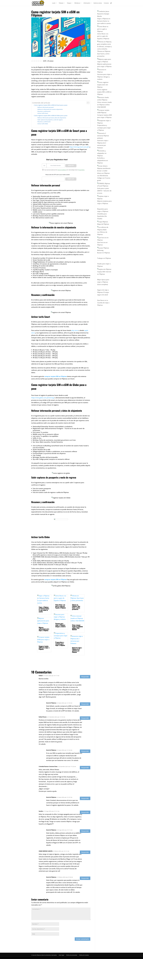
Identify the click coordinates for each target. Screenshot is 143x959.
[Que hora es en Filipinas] (104, 238)
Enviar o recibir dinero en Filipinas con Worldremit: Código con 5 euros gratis (103, 175)
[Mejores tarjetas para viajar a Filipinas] (104, 197)
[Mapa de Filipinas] (102, 222)
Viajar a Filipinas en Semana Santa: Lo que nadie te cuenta (44, 609)
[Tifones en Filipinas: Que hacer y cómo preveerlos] (104, 45)
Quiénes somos (98, 3)
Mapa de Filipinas (103, 224)
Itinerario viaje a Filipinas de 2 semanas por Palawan (77, 650)
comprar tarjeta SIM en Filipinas (55, 376)
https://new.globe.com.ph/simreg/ (42, 398)
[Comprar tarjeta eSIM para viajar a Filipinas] (104, 111)
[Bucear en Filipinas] (104, 249)
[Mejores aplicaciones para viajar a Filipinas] (104, 60)
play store (75, 330)
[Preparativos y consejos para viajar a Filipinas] (104, 121)
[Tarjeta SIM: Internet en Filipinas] (104, 269)
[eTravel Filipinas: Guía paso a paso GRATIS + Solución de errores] (103, 183)
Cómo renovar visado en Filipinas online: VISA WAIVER (77, 627)
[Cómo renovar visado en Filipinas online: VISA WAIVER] (104, 98)
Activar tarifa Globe (43, 123)
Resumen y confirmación (44, 111)
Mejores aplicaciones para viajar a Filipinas (44, 628)
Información (86, 3)
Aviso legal (61, 955)
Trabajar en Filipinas (104, 258)
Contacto (106, 3)
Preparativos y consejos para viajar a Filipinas (60, 643)
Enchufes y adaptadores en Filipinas (102, 160)
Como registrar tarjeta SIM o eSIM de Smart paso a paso (50, 105)
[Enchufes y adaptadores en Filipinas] (104, 153)
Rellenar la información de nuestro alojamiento (50, 109)
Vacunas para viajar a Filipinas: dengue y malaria (60, 625)
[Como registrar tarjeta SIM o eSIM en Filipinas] (104, 84)
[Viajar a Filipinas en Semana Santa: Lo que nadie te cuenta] (104, 13)
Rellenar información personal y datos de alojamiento (52, 118)
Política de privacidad (71, 955)
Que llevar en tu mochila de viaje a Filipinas (103, 302)
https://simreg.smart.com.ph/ (79, 147)
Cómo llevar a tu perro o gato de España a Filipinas (60, 606)
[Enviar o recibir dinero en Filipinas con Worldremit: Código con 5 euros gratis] (104, 167)
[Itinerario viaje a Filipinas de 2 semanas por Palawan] (104, 135)
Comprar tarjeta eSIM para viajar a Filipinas (44, 647)
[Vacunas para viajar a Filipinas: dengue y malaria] (104, 70)
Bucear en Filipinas (103, 253)
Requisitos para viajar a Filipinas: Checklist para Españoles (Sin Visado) (102, 214)
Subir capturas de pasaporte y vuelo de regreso (50, 120)
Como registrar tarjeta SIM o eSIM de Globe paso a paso (50, 115)
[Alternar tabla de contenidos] (87, 102)
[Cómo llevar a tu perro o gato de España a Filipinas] (104, 29)
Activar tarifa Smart (43, 113)
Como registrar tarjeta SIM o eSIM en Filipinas (104, 92)
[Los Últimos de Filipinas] (104, 228)
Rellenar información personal (46, 107)
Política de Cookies (84, 955)
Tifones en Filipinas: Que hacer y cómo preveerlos (76, 607)
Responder (85, 677)
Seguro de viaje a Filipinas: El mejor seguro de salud (103, 292)
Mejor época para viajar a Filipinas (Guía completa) (103, 282)
